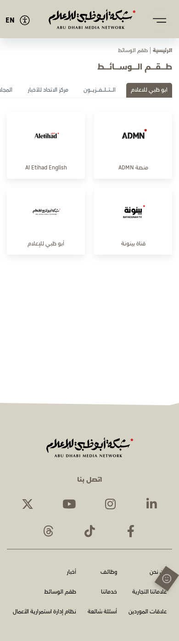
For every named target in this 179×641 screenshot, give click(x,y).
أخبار (71, 573)
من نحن (158, 573)
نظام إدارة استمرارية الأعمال (44, 612)
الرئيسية (162, 50)
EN (10, 20)
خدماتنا (109, 592)
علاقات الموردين (148, 612)
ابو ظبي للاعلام (149, 90)
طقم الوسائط (60, 592)
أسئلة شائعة (102, 612)
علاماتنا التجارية (149, 592)
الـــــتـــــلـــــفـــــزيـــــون (100, 90)
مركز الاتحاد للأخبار (48, 90)
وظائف (109, 573)
